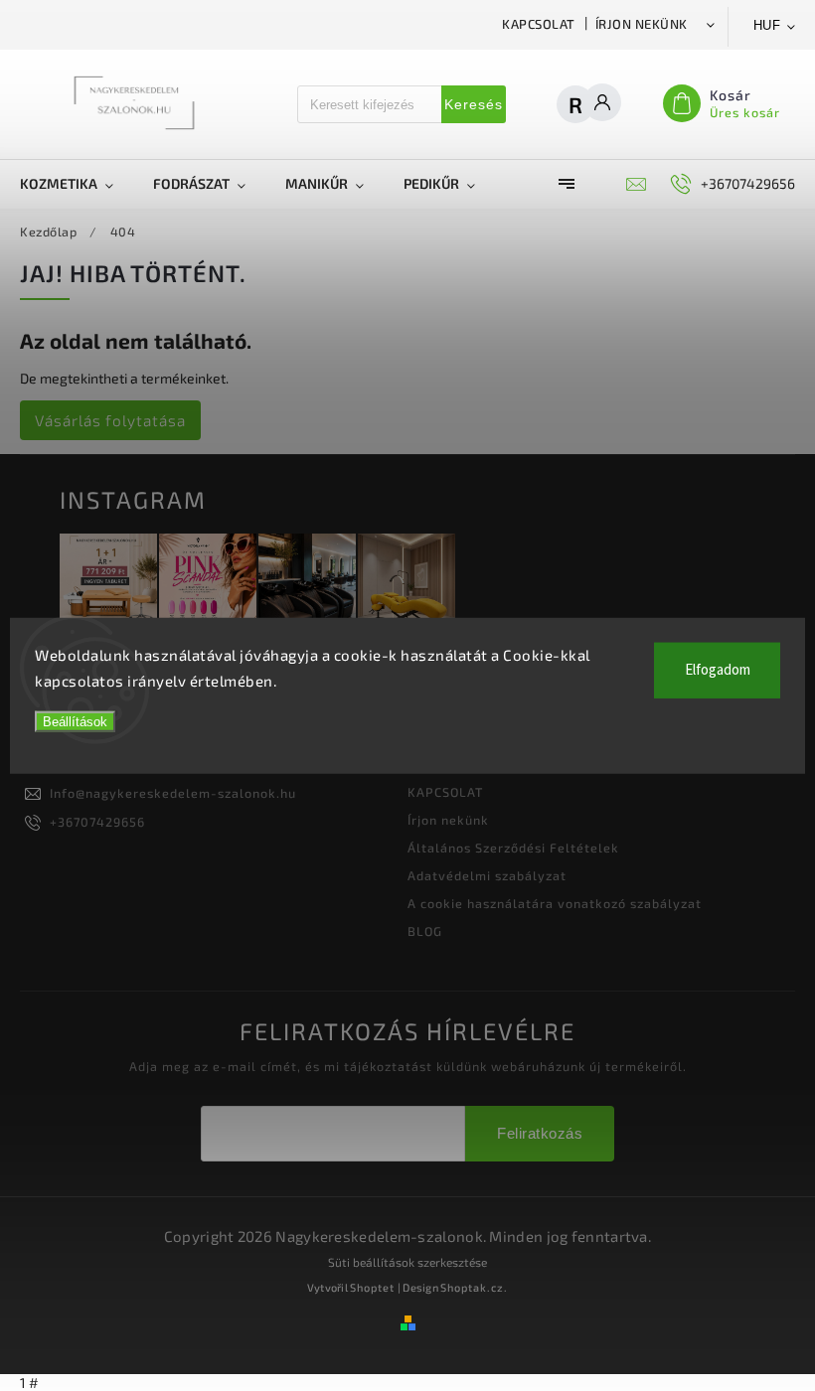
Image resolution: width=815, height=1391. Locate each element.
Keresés (473, 104)
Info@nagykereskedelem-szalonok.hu (173, 793)
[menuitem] (76, 184)
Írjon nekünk (641, 24)
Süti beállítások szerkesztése (407, 1262)
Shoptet (372, 1287)
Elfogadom (717, 670)
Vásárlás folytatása (110, 420)
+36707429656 (97, 822)
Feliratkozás (539, 1133)
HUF (767, 25)
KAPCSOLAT (538, 24)
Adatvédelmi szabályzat (487, 875)
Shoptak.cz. (474, 1287)
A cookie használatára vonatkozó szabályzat (555, 903)
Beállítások (75, 721)
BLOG (425, 931)
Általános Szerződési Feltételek (513, 847)
